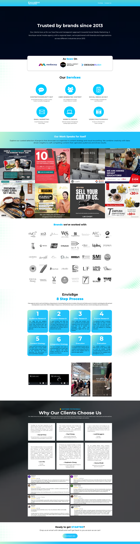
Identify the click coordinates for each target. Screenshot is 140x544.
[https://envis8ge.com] (34, 3)
